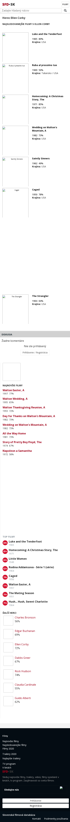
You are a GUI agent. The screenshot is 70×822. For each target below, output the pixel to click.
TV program (9, 763)
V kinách (6, 767)
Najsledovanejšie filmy (14, 745)
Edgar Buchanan (25, 631)
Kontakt (36, 818)
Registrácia (36, 805)
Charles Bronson (25, 617)
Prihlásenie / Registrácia (35, 352)
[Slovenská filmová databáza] (8, 4)
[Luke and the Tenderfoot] (15, 47)
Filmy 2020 (8, 748)
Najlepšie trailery (11, 758)
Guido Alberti (23, 698)
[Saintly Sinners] (15, 172)
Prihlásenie (35, 800)
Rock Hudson (23, 671)
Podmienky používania (56, 818)
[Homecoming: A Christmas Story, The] (15, 109)
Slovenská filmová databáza (18, 814)
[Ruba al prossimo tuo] (15, 78)
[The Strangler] (15, 309)
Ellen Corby (22, 644)
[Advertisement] (35, 254)
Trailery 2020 (9, 754)
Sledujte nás (11, 789)
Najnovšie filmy (10, 741)
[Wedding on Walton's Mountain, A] (15, 141)
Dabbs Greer (22, 658)
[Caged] (15, 203)
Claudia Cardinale (25, 684)
